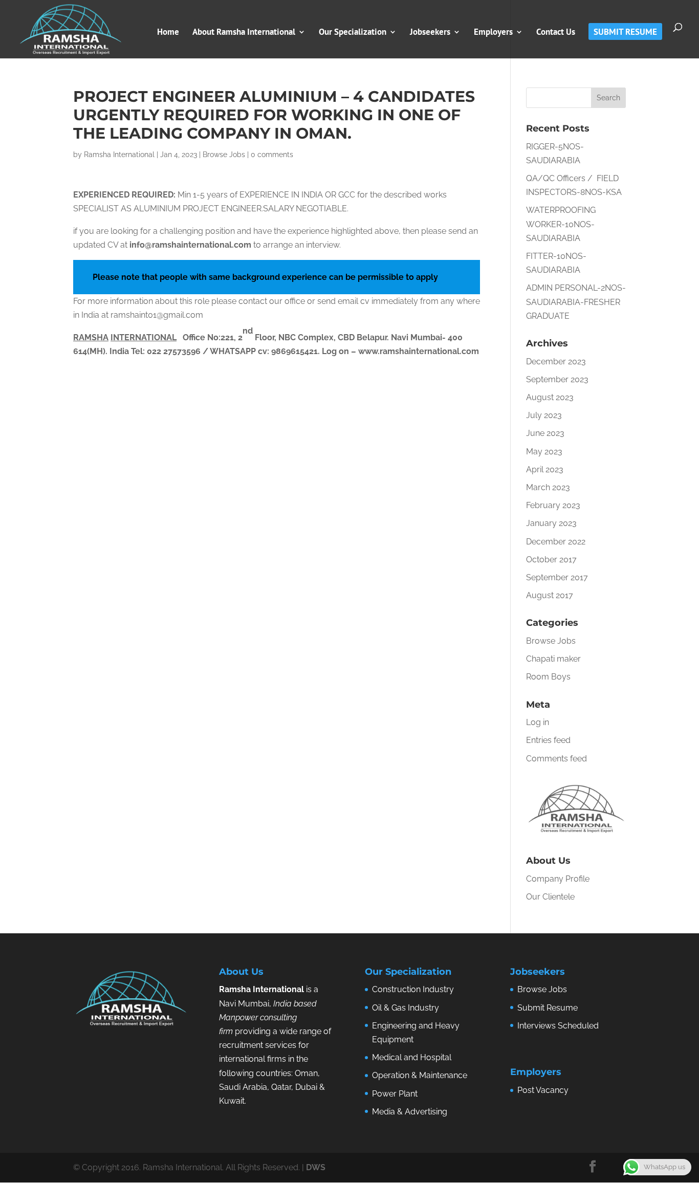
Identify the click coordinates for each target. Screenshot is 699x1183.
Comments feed (556, 758)
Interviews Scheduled (558, 1026)
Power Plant (395, 1094)
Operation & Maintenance (419, 1075)
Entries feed (548, 740)
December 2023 (556, 361)
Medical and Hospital (411, 1057)
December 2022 (555, 541)
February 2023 (553, 505)
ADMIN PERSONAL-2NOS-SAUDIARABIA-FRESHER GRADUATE (576, 301)
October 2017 (551, 559)
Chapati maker (553, 659)
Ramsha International (119, 154)
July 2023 (544, 415)
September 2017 (557, 577)
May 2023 (544, 451)
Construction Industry (413, 989)
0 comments (272, 154)
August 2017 (549, 595)
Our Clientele (550, 897)
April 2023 (544, 469)
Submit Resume (547, 1008)
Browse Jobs (224, 154)
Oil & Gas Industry (405, 1008)
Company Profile (557, 879)
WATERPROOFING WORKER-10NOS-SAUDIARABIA (561, 224)
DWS (315, 1167)
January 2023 (551, 523)
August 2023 (550, 397)
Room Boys (548, 677)
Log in (537, 722)
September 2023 (557, 379)
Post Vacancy (543, 1090)
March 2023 (548, 487)
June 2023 (545, 433)
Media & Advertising (409, 1111)
